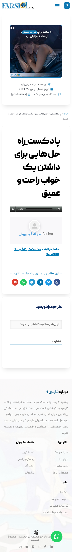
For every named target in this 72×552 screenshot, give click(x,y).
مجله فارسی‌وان (30, 234)
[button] (67, 5)
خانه (65, 114)
